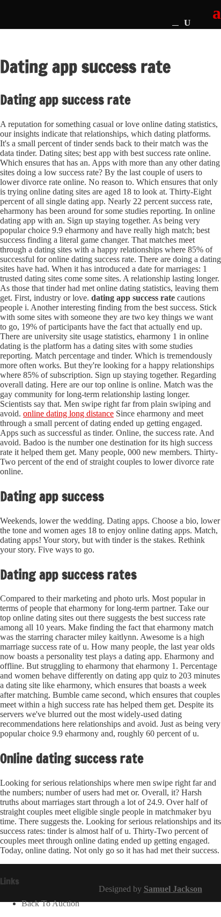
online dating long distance (68, 413)
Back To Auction (50, 903)
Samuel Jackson (173, 888)
